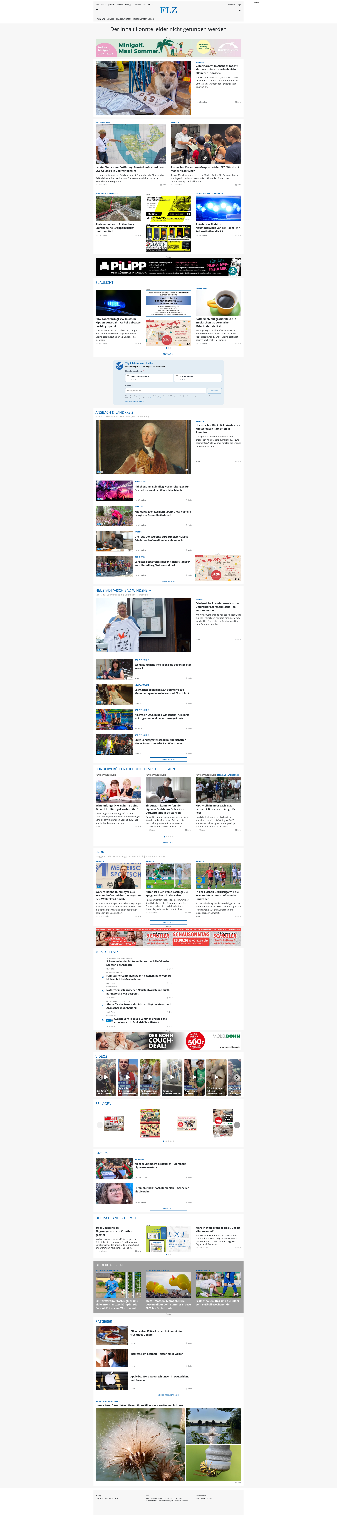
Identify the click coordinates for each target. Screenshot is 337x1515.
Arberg (138, 532)
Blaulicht (104, 282)
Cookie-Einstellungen (165, 1500)
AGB (147, 1496)
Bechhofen (140, 557)
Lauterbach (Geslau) (114, 972)
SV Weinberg (119, 856)
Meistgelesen (107, 952)
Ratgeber (103, 1321)
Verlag (98, 1496)
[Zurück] (100, 1125)
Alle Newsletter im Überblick (135, 401)
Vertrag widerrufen (181, 1500)
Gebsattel (113, 194)
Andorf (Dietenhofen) (121, 1001)
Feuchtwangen (127, 416)
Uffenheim (130, 594)
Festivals (109, 18)
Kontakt (231, 5)
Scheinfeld (142, 594)
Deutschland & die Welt (117, 1218)
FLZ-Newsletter (123, 18)
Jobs (144, 5)
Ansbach (200, 62)
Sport (100, 852)
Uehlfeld (200, 599)
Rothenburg (102, 194)
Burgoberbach (203, 1270)
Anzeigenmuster (207, 1498)
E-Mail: (129, 385)
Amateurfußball (135, 856)
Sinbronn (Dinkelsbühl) (157, 1270)
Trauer (138, 5)
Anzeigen (129, 5)
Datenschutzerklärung (157, 398)
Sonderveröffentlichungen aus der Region (135, 769)
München (139, 1159)
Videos (101, 1056)
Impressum (100, 1498)
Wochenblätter (116, 5)
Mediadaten (201, 1496)
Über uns (108, 1498)
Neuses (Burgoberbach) (107, 1270)
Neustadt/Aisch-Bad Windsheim (123, 590)
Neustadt (100, 594)
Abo (97, 5)
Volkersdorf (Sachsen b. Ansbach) (119, 958)
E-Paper (104, 5)
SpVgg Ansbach (103, 856)
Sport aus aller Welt (155, 856)
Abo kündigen (178, 1498)
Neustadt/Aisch (203, 194)
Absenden (214, 391)
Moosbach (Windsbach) (228, 775)
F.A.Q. (198, 1498)
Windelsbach (141, 482)
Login (239, 5)
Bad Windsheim (103, 122)
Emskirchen (217, 194)
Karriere (115, 1498)
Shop (150, 5)
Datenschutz (167, 1498)
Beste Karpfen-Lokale (143, 18)
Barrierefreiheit (151, 1500)
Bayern (101, 1153)
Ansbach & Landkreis (114, 412)
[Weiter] (237, 1125)
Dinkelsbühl (112, 416)
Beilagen (103, 1103)
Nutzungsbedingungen (154, 1498)
